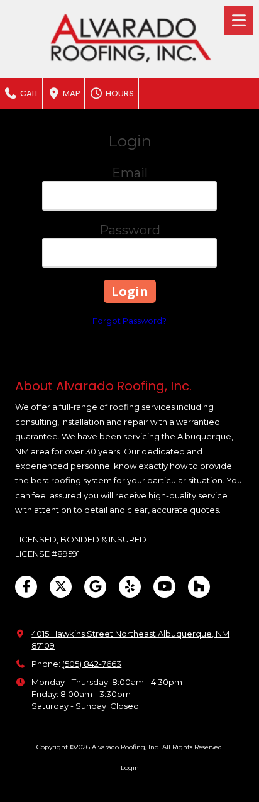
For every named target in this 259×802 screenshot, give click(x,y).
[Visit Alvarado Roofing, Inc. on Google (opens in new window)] (95, 587)
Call (28, 93)
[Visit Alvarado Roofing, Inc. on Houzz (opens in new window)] (199, 587)
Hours (119, 93)
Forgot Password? (129, 321)
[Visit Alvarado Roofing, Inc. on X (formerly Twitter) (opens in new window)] (61, 587)
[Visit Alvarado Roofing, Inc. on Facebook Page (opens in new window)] (26, 587)
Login (130, 768)
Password (129, 230)
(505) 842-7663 (91, 664)
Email (130, 172)
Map (70, 93)
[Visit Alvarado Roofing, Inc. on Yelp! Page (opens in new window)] (130, 587)
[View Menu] (238, 20)
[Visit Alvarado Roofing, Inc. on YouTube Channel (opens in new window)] (164, 587)
